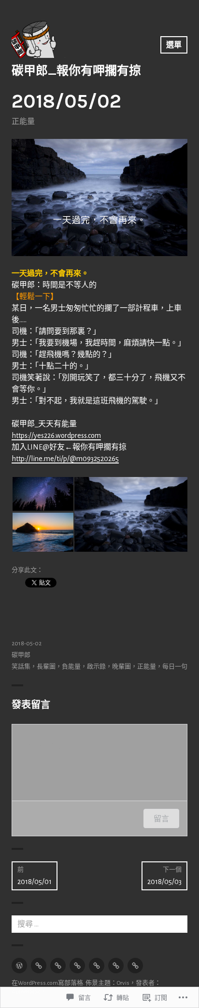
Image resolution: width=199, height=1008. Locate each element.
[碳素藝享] (116, 965)
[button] (42, 494)
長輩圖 (46, 667)
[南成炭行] (135, 965)
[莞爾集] (77, 965)
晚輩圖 (121, 667)
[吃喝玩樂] (96, 965)
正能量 (23, 121)
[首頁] (19, 965)
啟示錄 (96, 667)
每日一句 (174, 667)
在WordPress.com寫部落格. (48, 983)
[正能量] (38, 965)
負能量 (71, 667)
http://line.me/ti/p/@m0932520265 (65, 459)
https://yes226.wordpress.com (56, 435)
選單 (174, 45)
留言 (161, 818)
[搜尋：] (99, 924)
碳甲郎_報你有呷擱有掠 (76, 71)
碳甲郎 (21, 655)
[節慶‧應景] (58, 965)
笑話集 (21, 667)
